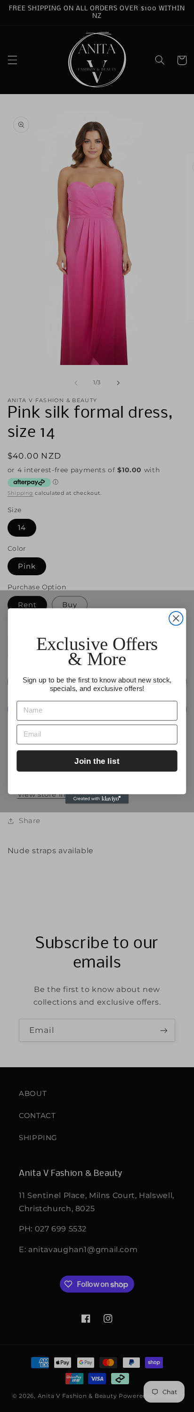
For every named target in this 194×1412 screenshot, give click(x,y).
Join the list (96, 760)
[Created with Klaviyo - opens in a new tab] (97, 799)
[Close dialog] (176, 618)
